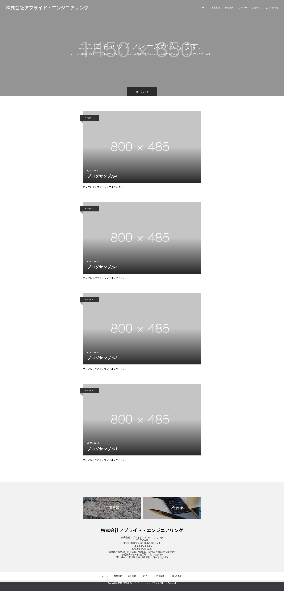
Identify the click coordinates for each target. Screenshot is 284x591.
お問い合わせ (272, 7)
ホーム (203, 7)
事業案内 (216, 7)
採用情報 (256, 7)
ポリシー (243, 7)
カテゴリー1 (90, 118)
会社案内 (229, 7)
